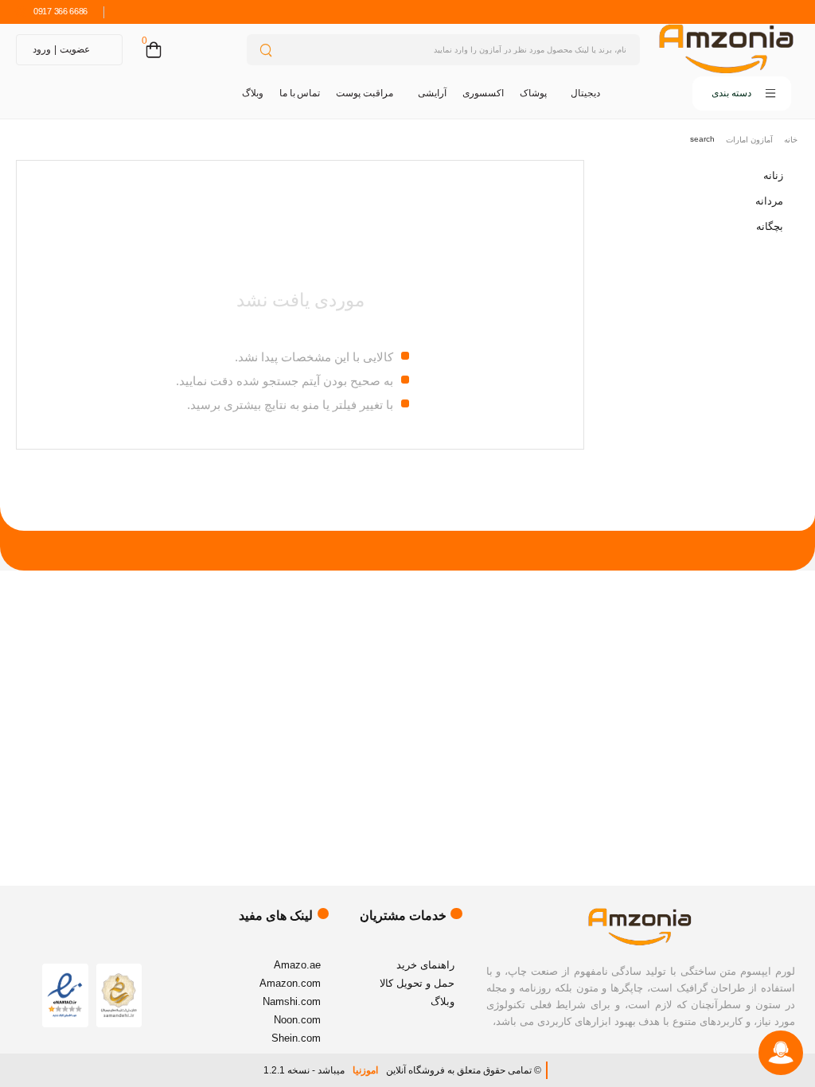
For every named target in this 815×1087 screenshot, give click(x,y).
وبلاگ (252, 93)
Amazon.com (290, 983)
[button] (703, 93)
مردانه (769, 201)
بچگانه (769, 226)
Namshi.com (292, 1001)
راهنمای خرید (425, 965)
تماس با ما (300, 93)
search (702, 138)
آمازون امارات (749, 139)
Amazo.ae (297, 965)
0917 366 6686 (60, 11)
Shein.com (296, 1038)
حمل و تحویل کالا (417, 983)
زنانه (773, 175)
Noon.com (297, 1020)
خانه (790, 139)
